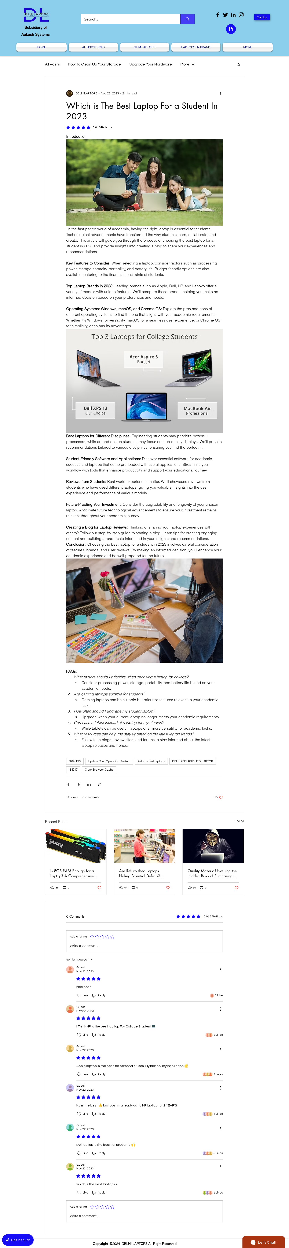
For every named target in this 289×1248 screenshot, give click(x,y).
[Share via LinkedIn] (89, 784)
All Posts (52, 64)
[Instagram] (241, 15)
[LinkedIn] (233, 15)
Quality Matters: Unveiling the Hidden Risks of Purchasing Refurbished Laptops (212, 873)
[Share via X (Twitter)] (79, 784)
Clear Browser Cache (99, 769)
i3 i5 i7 (73, 769)
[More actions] (220, 93)
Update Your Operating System (109, 761)
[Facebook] (218, 15)
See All (239, 821)
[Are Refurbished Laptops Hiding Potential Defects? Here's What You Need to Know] (144, 846)
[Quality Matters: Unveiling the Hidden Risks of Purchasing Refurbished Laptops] (213, 846)
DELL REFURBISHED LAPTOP (192, 761)
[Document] (231, 29)
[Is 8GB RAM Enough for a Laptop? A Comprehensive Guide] (75, 846)
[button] (239, 64)
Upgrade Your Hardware (150, 64)
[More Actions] (220, 969)
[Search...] (187, 19)
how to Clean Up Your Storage (94, 64)
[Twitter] (225, 15)
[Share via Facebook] (68, 784)
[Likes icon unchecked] (79, 995)
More (184, 64)
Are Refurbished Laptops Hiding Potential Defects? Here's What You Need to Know (140, 873)
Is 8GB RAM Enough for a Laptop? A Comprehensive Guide (72, 873)
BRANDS (75, 761)
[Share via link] (99, 784)
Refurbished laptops (151, 761)
